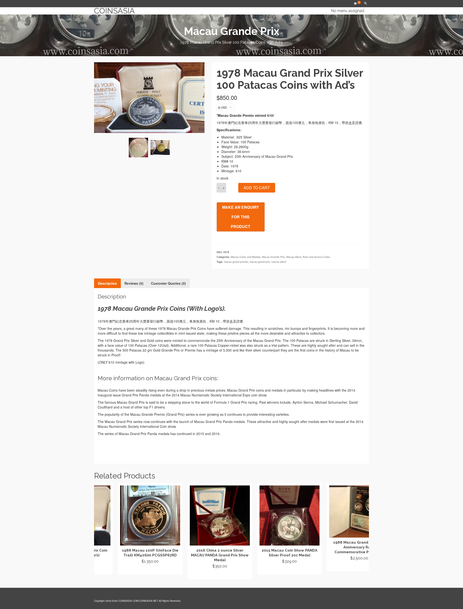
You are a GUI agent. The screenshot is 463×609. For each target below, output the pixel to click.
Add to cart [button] (126, 570)
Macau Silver (293, 257)
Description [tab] (107, 283)
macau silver (278, 261)
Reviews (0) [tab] (133, 283)
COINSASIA (114, 10)
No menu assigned (347, 10)
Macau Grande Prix (273, 257)
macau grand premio (236, 261)
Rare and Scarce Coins (316, 257)
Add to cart (257, 187)
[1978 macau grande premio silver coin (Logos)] (138, 147)
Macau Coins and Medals (245, 257)
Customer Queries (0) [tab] (168, 283)
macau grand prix (259, 261)
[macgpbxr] (160, 147)
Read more (196, 575)
